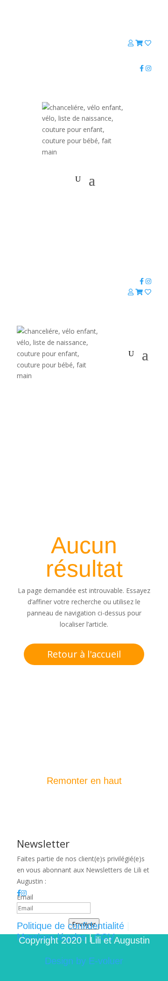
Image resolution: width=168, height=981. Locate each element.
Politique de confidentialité (70, 926)
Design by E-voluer (84, 961)
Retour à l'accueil (84, 654)
